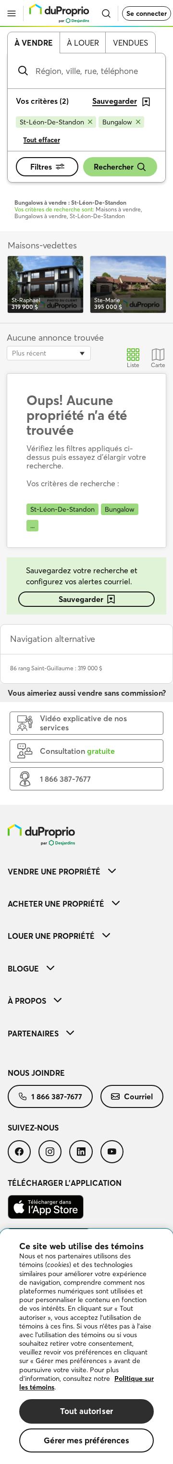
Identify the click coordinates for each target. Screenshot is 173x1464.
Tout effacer (41, 139)
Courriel (138, 1096)
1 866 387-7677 (56, 1096)
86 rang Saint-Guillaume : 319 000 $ (56, 668)
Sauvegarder (81, 599)
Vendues (130, 43)
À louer (83, 43)
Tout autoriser (86, 1411)
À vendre (33, 43)
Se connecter (146, 13)
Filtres (41, 167)
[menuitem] (86, 871)
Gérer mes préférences (86, 1440)
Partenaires (33, 1033)
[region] (86, 1346)
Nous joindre (36, 1073)
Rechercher (114, 167)
